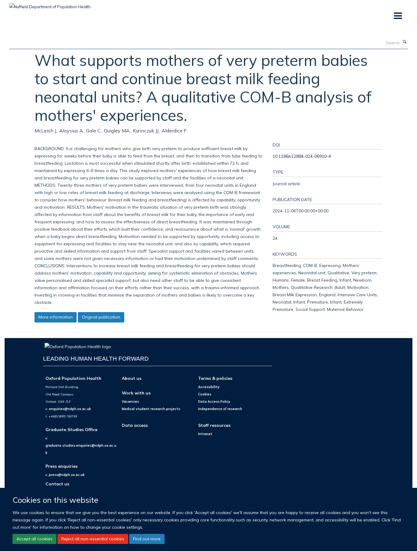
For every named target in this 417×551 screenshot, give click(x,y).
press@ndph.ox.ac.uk (67, 475)
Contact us (57, 483)
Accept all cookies (34, 539)
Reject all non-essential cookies (92, 539)
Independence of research (220, 409)
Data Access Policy (214, 401)
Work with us (136, 392)
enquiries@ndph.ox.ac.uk (70, 409)
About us (131, 378)
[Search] (404, 42)
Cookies (204, 394)
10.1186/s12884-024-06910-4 (302, 156)
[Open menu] (397, 16)
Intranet (205, 434)
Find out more (147, 539)
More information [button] (55, 317)
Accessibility (208, 387)
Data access (135, 425)
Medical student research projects (151, 409)
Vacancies (130, 401)
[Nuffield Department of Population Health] (50, 4)
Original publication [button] (101, 317)
